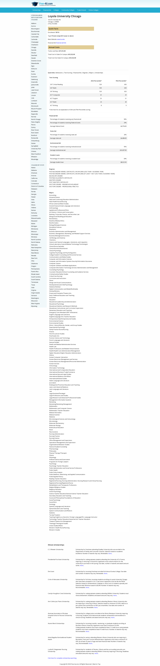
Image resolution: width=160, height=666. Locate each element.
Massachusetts (36, 218)
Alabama (34, 170)
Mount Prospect (36, 109)
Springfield (34, 146)
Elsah (33, 71)
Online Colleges (93, 10)
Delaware (34, 189)
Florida (33, 191)
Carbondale (34, 37)
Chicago (33, 47)
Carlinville (34, 39)
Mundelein (34, 111)
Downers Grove (36, 61)
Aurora (33, 26)
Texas (33, 285)
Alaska (33, 167)
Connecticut (35, 183)
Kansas (33, 210)
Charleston (34, 45)
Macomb (34, 103)
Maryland (34, 221)
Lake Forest (35, 90)
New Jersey (34, 250)
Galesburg (34, 79)
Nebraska (34, 245)
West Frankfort (36, 154)
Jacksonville (34, 85)
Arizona (33, 175)
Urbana (33, 151)
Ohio (32, 261)
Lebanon (34, 93)
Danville (33, 50)
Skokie (33, 143)
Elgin (32, 66)
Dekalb (33, 58)
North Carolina (36, 239)
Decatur (33, 53)
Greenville (34, 82)
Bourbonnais (35, 31)
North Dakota (35, 242)
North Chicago (35, 119)
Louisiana (34, 215)
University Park (36, 149)
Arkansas (34, 173)
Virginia (33, 290)
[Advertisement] (78, 64)
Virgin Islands (35, 293)
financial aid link (61, 43)
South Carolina (36, 277)
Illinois (33, 205)
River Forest (35, 130)
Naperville (34, 114)
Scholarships (37, 10)
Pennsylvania (35, 269)
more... (110, 553)
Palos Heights (35, 122)
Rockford (34, 135)
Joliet (32, 87)
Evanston (34, 77)
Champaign (34, 42)
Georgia (33, 194)
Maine (33, 223)
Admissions (59, 73)
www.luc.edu (61, 39)
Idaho (33, 202)
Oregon (33, 266)
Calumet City (35, 34)
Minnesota (34, 229)
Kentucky (34, 213)
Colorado (34, 181)
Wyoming (34, 306)
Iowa (32, 199)
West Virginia (35, 303)
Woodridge (34, 159)
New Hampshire (36, 247)
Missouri (34, 231)
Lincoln (33, 95)
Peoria (33, 125)
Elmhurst (34, 69)
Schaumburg (35, 141)
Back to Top (96, 664)
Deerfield (34, 55)
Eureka (33, 74)
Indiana (33, 207)
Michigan (34, 226)
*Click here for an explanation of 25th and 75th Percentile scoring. (69, 110)
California (34, 178)
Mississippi (34, 234)
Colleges (56, 10)
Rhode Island (35, 274)
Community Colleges (68, 10)
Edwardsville (35, 63)
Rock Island (34, 133)
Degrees (85, 73)
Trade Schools (81, 10)
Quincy (33, 127)
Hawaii (33, 197)
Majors (91, 73)
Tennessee (34, 282)
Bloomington (35, 29)
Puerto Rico (34, 271)
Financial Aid (47, 10)
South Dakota (35, 279)
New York (34, 258)
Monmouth (34, 106)
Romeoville (34, 138)
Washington (35, 298)
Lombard (34, 101)
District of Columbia (37, 186)
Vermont (34, 295)
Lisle (32, 98)
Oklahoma (34, 263)
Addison (33, 23)
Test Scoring (68, 73)
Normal (33, 117)
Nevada (33, 255)
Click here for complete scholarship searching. (62, 658)
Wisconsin (34, 301)
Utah (32, 287)
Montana (34, 237)
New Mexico (35, 253)
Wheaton (34, 157)
